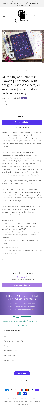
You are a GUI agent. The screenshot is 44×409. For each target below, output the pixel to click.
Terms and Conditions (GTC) (14, 341)
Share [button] (6, 260)
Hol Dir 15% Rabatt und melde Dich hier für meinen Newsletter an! (22, 297)
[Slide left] (17, 70)
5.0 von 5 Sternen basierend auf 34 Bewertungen (22, 321)
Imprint (7, 336)
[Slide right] (26, 70)
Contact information (23, 404)
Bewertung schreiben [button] (22, 285)
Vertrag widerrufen (10, 365)
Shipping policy (29, 401)
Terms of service (18, 401)
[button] (4, 15)
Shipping (4, 101)
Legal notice (38, 401)
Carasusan (14, 398)
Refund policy (9, 360)
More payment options (22, 127)
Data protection (9, 355)
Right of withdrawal (11, 350)
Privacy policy (8, 401)
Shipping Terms (9, 346)
